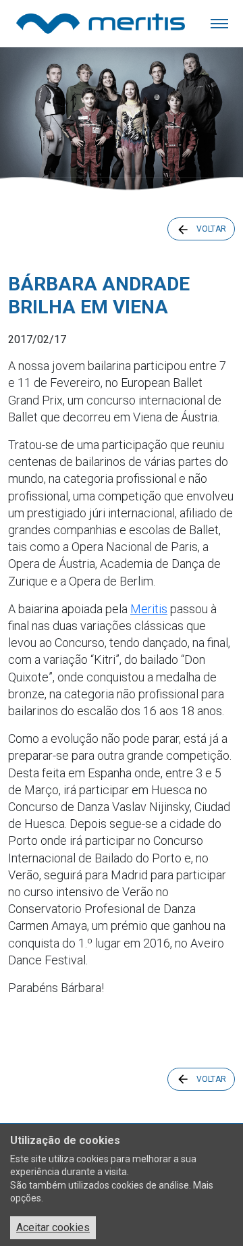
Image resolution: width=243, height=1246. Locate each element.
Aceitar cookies (53, 1227)
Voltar (211, 229)
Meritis (148, 609)
